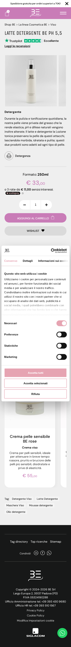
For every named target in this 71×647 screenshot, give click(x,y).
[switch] (61, 334)
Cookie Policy (35, 615)
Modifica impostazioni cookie (35, 620)
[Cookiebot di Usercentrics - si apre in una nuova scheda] (51, 250)
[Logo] (35, 13)
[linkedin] (36, 553)
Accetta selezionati (35, 383)
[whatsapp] (49, 553)
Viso (53, 24)
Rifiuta (35, 393)
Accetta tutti (35, 372)
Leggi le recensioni (17, 46)
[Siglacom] (35, 632)
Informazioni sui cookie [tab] (53, 260)
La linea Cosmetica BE (33, 24)
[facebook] (42, 553)
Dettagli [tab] (28, 260)
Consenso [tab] (10, 260)
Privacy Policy (35, 610)
